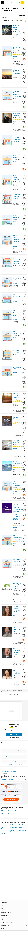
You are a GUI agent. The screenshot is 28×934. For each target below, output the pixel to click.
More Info (15, 35)
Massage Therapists (17, 31)
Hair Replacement (4, 828)
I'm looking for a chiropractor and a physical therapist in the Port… (14, 756)
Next (22, 697)
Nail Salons (13, 824)
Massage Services (17, 690)
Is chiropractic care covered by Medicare (11, 761)
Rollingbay (3, 813)
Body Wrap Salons (21, 825)
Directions (15, 34)
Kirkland (10, 810)
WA (6, 690)
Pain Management (15, 775)
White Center (9, 814)
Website (15, 33)
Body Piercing (13, 827)
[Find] (22, 2)
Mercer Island (16, 811)
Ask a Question (15, 746)
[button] (26, 2)
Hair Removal (22, 830)
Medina (23, 810)
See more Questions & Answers (14, 764)
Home (2, 690)
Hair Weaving (4, 824)
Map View (6, 17)
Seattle (10, 690)
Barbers (21, 827)
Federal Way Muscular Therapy (17, 27)
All (13, 17)
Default (23, 15)
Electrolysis (4, 833)
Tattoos (3, 830)
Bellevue (3, 810)
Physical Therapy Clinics (18, 523)
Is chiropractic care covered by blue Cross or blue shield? (13, 751)
